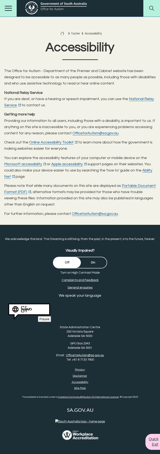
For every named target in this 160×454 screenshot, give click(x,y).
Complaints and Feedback (80, 280)
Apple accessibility (69, 164)
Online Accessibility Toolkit (53, 142)
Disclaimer (80, 375)
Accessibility (80, 382)
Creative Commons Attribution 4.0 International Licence (88, 397)
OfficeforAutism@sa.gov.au (95, 133)
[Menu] (8, 8)
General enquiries (80, 287)
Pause (45, 319)
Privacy (80, 369)
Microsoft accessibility (25, 164)
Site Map (80, 388)
